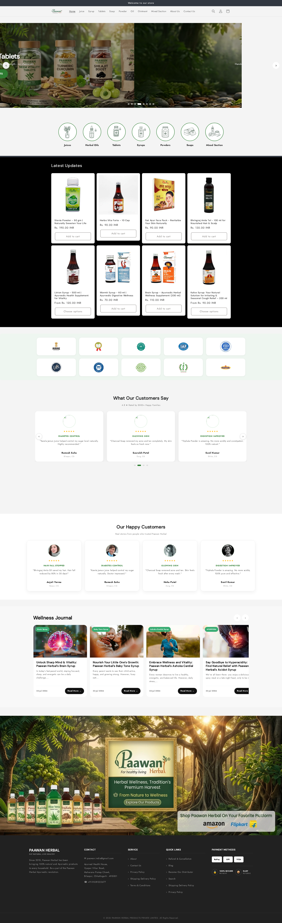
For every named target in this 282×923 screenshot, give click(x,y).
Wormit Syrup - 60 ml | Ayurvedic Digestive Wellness (116, 294)
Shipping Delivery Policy (143, 878)
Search (172, 878)
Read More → (74, 690)
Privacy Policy (137, 872)
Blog (171, 865)
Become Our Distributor (181, 872)
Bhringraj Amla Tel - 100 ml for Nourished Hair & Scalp (208, 222)
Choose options (73, 311)
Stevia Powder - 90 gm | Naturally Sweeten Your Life (70, 222)
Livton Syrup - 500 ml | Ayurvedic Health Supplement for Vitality (72, 295)
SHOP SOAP (141, 73)
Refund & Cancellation (180, 858)
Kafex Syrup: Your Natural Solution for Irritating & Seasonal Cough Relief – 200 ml (209, 295)
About (133, 858)
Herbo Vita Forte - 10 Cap (115, 220)
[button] (213, 11)
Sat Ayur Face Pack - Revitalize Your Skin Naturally (163, 222)
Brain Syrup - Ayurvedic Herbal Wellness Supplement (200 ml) (163, 294)
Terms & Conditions (140, 885)
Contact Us (135, 865)
